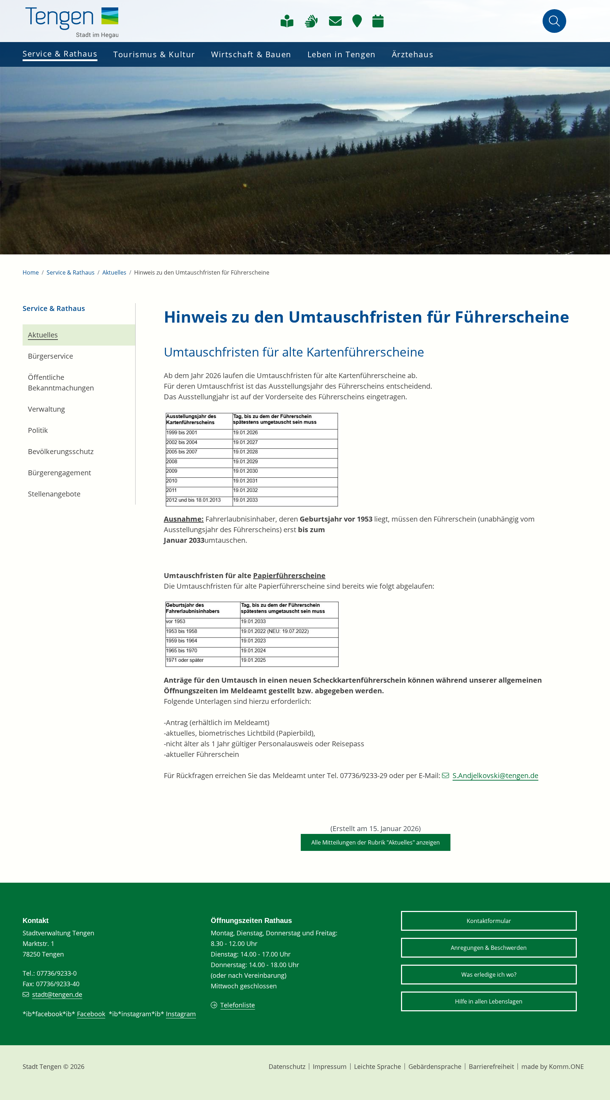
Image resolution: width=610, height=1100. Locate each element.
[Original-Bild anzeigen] (252, 458)
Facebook (91, 1014)
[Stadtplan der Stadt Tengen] (357, 21)
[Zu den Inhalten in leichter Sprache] (287, 21)
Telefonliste (237, 1005)
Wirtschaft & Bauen (251, 54)
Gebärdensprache (434, 1066)
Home (31, 272)
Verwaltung (46, 409)
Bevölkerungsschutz (61, 451)
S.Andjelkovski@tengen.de (495, 775)
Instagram (181, 1014)
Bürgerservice (50, 356)
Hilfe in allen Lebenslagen (488, 1001)
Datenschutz (287, 1066)
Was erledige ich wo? (488, 974)
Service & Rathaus (60, 53)
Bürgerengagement (59, 472)
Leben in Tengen (341, 54)
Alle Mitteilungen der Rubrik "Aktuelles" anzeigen (375, 842)
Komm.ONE (566, 1066)
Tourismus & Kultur (154, 54)
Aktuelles (114, 272)
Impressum (330, 1066)
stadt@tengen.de (57, 994)
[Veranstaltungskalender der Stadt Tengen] (378, 21)
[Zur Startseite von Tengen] (72, 21)
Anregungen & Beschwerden (489, 948)
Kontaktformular (489, 921)
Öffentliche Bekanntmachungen (61, 382)
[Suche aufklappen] (554, 21)
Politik (38, 430)
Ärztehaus (412, 54)
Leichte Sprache (377, 1066)
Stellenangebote (54, 494)
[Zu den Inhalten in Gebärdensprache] (311, 21)
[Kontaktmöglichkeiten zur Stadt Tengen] (335, 21)
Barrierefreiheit (491, 1066)
